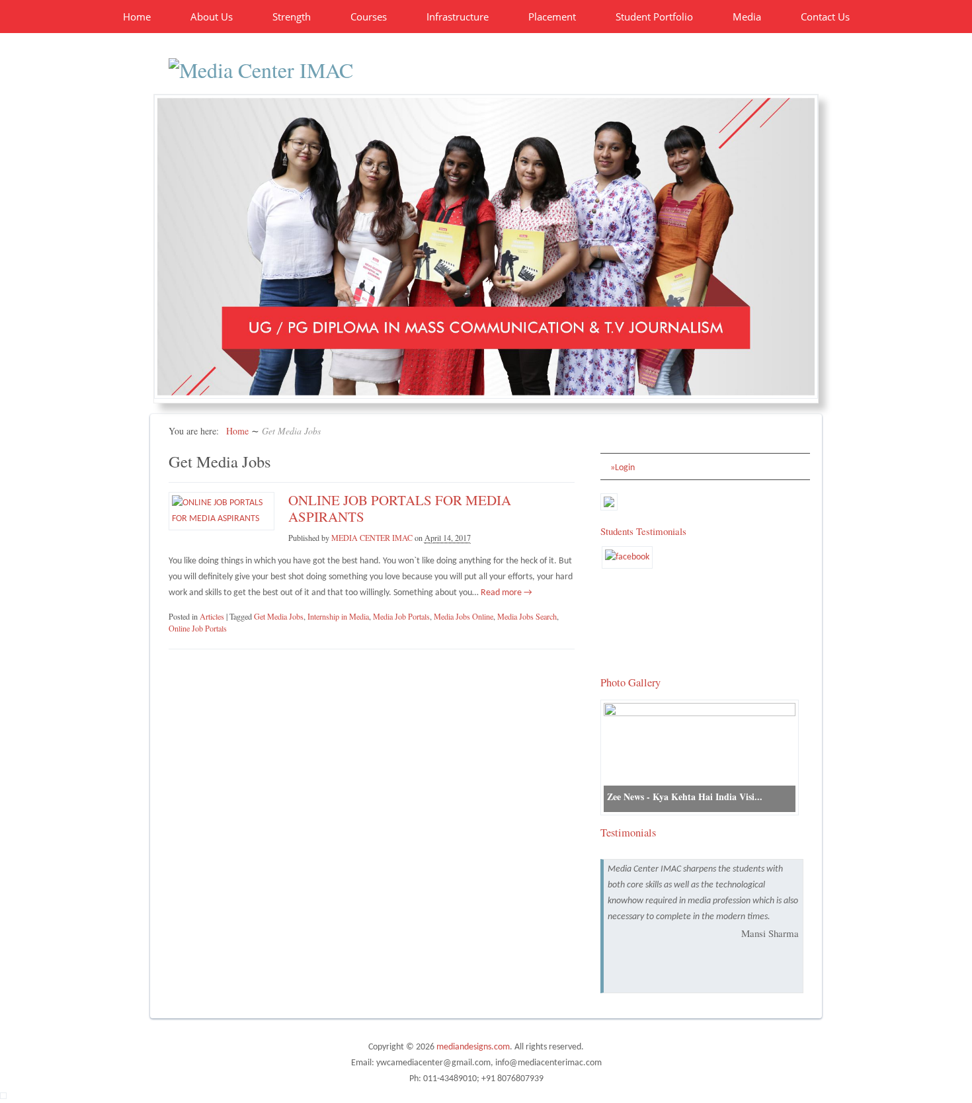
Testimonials (628, 832)
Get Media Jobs (279, 616)
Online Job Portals (198, 628)
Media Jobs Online (463, 616)
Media (747, 16)
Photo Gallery (630, 682)
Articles (212, 616)
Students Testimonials (643, 531)
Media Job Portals (401, 616)
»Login (622, 468)
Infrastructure (457, 16)
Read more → (505, 593)
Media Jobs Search (527, 616)
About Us (211, 16)
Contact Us (825, 16)
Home (137, 16)
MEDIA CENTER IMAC (372, 537)
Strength (291, 16)
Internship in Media (338, 616)
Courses (368, 16)
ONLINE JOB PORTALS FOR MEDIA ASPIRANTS (399, 508)
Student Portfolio (654, 16)
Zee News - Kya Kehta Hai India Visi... (684, 796)
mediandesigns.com (473, 1047)
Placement (552, 16)
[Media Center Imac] (261, 70)
